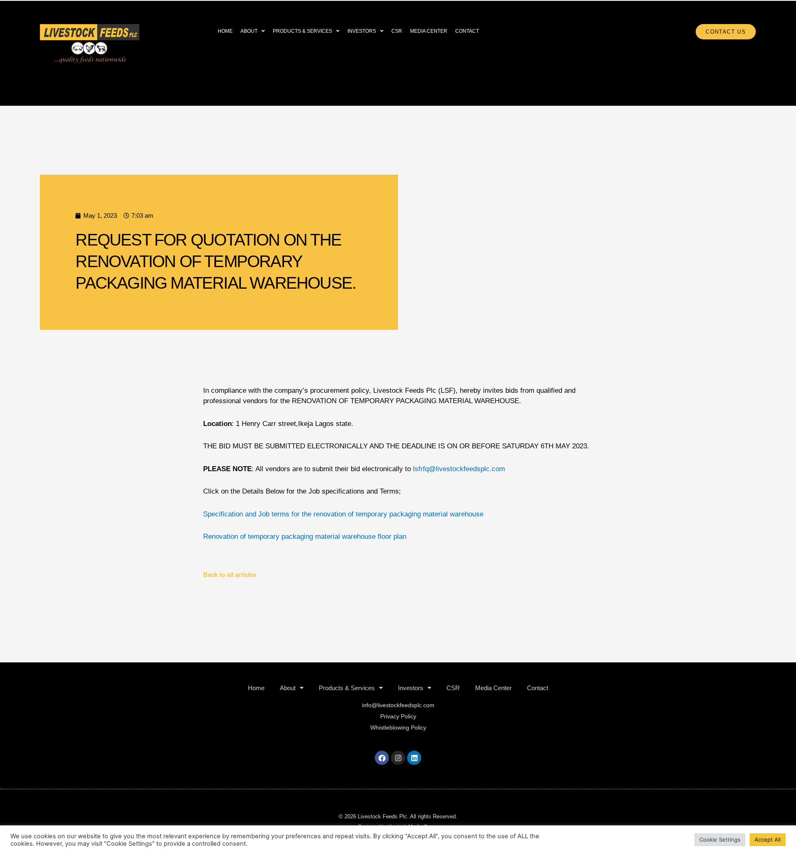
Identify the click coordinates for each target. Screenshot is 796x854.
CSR (396, 31)
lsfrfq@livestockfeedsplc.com (459, 469)
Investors (361, 31)
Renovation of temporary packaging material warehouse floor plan (304, 536)
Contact (467, 31)
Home (225, 31)
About (248, 31)
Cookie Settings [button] (719, 839)
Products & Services (302, 31)
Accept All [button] (768, 839)
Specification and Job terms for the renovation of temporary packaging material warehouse (343, 514)
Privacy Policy (398, 716)
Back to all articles (229, 574)
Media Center (428, 31)
